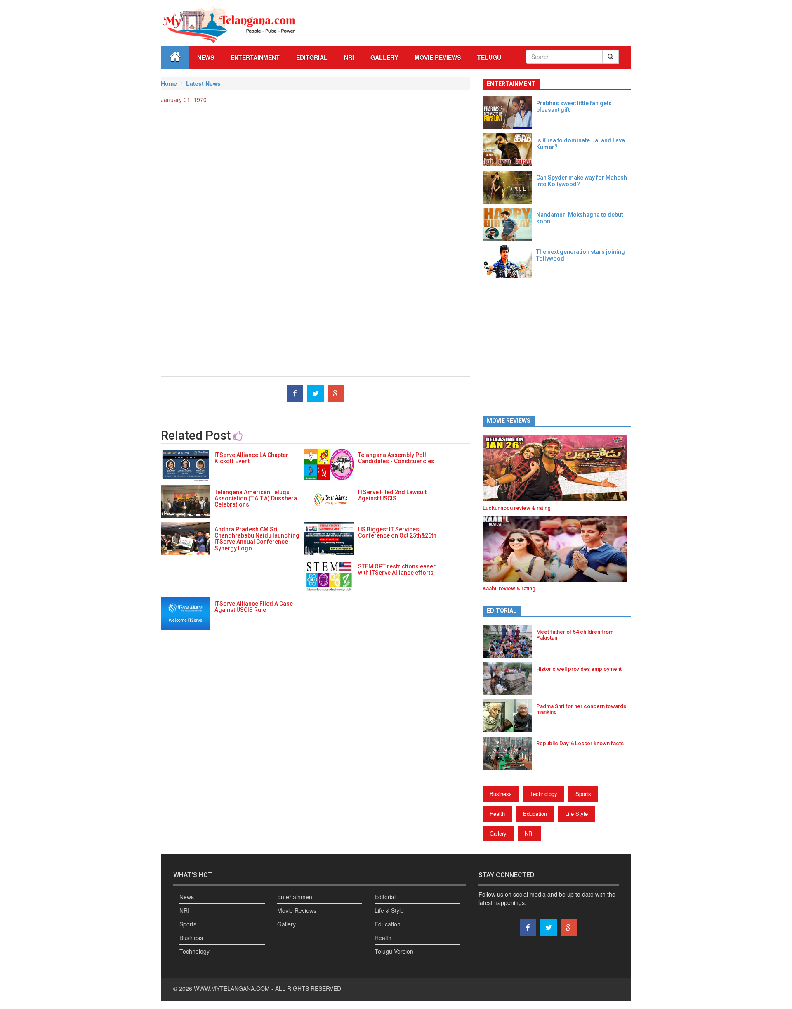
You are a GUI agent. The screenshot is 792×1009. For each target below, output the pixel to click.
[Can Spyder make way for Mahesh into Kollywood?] (509, 187)
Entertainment (255, 57)
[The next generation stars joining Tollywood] (509, 261)
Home (169, 83)
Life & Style (389, 910)
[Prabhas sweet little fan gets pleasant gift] (509, 112)
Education (535, 813)
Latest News (203, 83)
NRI (349, 57)
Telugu (489, 57)
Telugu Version (394, 951)
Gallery (498, 833)
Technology (543, 794)
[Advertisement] (315, 169)
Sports (583, 794)
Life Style (576, 813)
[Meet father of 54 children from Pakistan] (509, 641)
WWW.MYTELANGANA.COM (232, 988)
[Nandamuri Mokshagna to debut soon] (509, 224)
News (205, 57)
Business (501, 794)
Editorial (312, 57)
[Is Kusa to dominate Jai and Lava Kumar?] (509, 149)
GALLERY (384, 57)
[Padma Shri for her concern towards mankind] (509, 715)
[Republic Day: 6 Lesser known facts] (509, 753)
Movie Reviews (438, 57)
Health (497, 813)
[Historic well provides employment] (509, 678)
